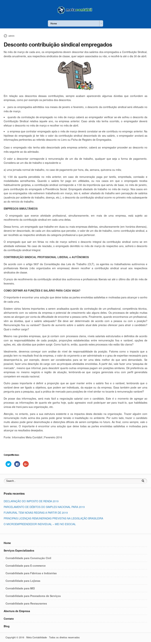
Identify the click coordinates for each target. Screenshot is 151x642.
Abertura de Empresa (17, 611)
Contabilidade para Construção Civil (28, 558)
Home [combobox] (53, 23)
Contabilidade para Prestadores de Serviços (33, 596)
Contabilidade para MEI (20, 588)
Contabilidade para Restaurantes (26, 603)
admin (11, 35)
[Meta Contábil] (75, 14)
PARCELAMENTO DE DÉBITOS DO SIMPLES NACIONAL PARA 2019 (44, 507)
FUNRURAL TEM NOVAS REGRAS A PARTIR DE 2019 (36, 512)
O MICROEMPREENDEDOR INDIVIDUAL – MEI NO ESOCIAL (40, 524)
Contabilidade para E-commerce (26, 565)
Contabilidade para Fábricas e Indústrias (31, 573)
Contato (9, 618)
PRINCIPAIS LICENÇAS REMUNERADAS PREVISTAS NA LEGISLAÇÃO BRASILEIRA (53, 518)
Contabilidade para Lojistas (23, 581)
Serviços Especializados (19, 550)
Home (7, 543)
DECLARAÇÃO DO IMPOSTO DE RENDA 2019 (31, 501)
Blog (7, 626)
